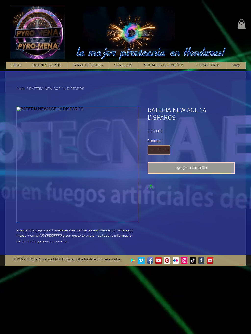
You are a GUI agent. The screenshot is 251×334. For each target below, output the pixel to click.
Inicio (20, 89)
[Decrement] (151, 150)
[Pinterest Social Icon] (167, 260)
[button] (241, 24)
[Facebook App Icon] (150, 260)
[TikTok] (193, 260)
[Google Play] (133, 260)
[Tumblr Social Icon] (201, 260)
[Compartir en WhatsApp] (151, 187)
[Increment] (166, 150)
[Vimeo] (141, 260)
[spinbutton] (158, 150)
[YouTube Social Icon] (158, 260)
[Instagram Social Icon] (184, 260)
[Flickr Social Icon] (176, 260)
